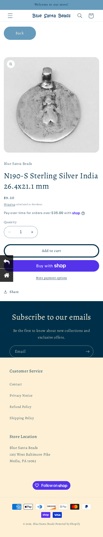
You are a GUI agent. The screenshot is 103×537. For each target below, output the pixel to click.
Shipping (9, 204)
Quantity (10, 222)
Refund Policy (20, 406)
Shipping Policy (22, 418)
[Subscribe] (87, 351)
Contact (16, 384)
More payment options (51, 278)
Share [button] (14, 291)
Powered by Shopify (67, 524)
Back (20, 33)
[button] (10, 15)
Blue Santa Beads (44, 524)
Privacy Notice (21, 395)
